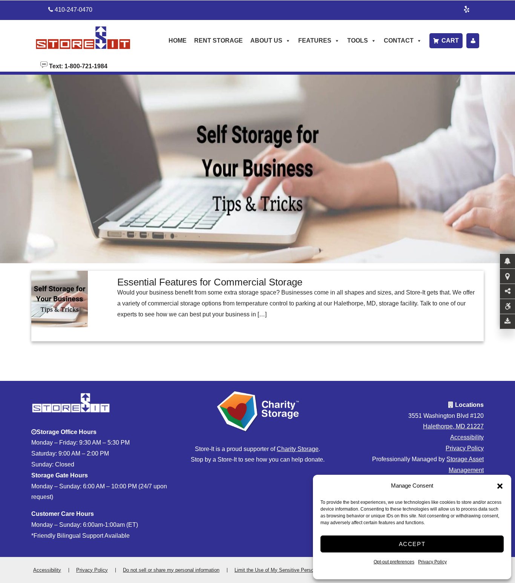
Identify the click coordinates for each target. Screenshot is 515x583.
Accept (412, 544)
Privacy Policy (432, 562)
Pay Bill (472, 40)
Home (178, 40)
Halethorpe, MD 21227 (453, 426)
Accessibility (467, 437)
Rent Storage (218, 40)
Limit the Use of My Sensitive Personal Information (290, 570)
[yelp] (466, 8)
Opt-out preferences (394, 562)
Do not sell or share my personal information (171, 570)
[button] (500, 486)
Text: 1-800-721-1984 (77, 65)
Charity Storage (298, 449)
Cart (450, 40)
